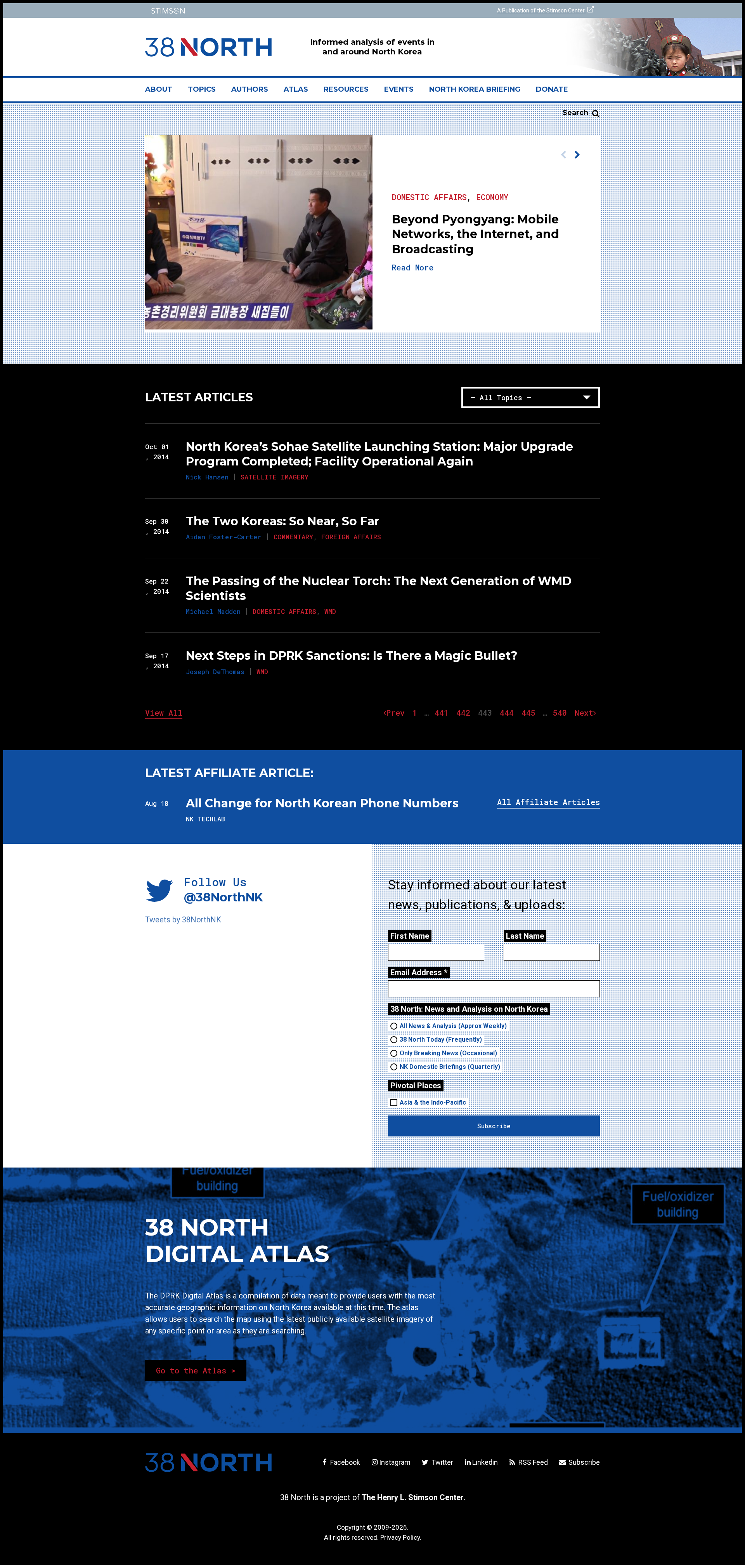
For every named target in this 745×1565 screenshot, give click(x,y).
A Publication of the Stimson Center (541, 10)
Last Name (525, 936)
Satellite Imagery (274, 476)
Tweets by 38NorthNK (183, 919)
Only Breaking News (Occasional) (448, 1053)
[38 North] (208, 1462)
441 (443, 712)
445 (530, 712)
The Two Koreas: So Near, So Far (282, 521)
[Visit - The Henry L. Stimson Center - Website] (257, 11)
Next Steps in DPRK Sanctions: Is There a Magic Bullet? (352, 655)
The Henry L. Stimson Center (413, 1497)
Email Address (418, 972)
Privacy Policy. (400, 1537)
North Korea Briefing (474, 89)
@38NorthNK (223, 897)
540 (562, 712)
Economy (492, 185)
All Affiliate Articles (548, 802)
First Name (409, 936)
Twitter (441, 1462)
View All (163, 713)
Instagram (395, 1462)
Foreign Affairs (351, 536)
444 (508, 712)
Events (399, 89)
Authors (249, 89)
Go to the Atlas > (196, 1370)
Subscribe (583, 1462)
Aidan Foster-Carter (224, 536)
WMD (330, 611)
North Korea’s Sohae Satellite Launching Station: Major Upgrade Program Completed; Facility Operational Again (379, 454)
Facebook (344, 1462)
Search (575, 112)
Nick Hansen (207, 476)
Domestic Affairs (429, 185)
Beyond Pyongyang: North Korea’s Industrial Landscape (481, 228)
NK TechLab (205, 818)
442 (465, 712)
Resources (346, 89)
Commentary (293, 536)
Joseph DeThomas (215, 671)
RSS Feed (532, 1462)
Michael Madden (213, 611)
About (162, 92)
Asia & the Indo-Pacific (433, 1102)
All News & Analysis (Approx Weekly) (453, 1026)
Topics (202, 89)
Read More (559, 280)
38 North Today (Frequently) (441, 1039)
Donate (552, 89)
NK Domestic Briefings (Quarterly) (450, 1066)
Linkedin (485, 1462)
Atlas (296, 89)
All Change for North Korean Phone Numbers (322, 803)
